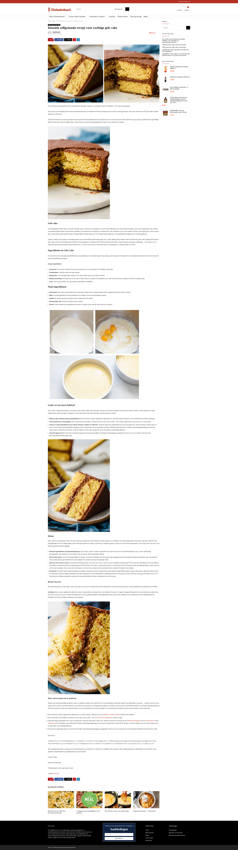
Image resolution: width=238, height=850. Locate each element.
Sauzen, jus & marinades (54, 24)
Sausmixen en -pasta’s (97, 16)
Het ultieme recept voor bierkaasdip (117, 811)
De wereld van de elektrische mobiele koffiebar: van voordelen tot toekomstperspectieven (173, 40)
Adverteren (149, 840)
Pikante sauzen (123, 16)
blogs (53, 21)
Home (49, 21)
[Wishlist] (179, 8)
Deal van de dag (135, 16)
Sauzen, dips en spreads (77, 16)
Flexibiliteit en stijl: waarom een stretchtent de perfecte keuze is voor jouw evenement (176, 54)
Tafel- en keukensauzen (57, 16)
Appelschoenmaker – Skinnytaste (144, 811)
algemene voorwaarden (176, 832)
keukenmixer (150, 720)
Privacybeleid (173, 830)
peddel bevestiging (133, 720)
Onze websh (149, 838)
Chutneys (112, 16)
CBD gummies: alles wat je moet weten (174, 44)
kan (119, 714)
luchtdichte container (109, 714)
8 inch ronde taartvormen (104, 717)
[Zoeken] (127, 9)
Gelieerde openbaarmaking (177, 835)
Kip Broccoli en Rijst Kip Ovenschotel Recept (56, 812)
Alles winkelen (150, 832)
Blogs (146, 16)
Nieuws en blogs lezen (184, 1)
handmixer (51, 723)
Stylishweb (56, 32)
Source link (55, 773)
